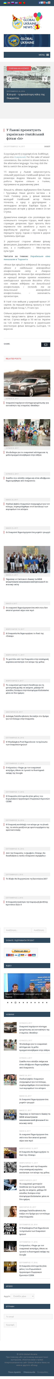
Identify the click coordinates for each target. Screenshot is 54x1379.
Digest (47, 146)
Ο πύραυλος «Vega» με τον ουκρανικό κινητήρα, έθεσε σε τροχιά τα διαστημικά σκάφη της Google (25, 770)
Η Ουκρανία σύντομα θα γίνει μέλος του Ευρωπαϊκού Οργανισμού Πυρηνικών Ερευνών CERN (28, 799)
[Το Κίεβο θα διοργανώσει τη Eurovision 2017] (27, 872)
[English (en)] (9, 2)
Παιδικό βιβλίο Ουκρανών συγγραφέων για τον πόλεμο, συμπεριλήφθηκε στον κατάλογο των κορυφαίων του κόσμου (28, 507)
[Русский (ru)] (12, 2)
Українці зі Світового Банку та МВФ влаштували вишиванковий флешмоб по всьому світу (27, 582)
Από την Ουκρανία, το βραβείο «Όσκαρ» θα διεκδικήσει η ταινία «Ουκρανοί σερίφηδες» (26, 854)
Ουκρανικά (20, 156)
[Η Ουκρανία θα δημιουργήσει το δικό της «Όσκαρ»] (27, 627)
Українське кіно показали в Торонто (27, 258)
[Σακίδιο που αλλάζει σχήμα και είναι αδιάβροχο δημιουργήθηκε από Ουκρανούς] (27, 472)
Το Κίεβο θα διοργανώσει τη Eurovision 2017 (27, 878)
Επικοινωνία (29, 1372)
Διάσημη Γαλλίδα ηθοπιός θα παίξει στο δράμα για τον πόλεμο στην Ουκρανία (27, 717)
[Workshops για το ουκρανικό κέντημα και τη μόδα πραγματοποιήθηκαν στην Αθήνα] (27, 434)
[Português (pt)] (23, 2)
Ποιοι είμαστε (14, 1372)
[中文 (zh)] (20, 2)
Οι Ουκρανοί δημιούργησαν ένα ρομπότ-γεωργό (28, 532)
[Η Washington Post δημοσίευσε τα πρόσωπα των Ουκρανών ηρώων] (27, 736)
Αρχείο (7, 1296)
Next (44, 79)
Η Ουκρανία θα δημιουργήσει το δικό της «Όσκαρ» (34, 1153)
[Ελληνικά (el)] (16, 2)
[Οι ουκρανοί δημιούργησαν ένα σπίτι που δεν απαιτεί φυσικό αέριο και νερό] (27, 601)
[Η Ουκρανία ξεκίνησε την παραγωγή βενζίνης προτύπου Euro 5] (27, 896)
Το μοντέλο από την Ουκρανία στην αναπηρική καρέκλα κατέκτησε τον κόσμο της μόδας (27, 660)
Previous (9, 79)
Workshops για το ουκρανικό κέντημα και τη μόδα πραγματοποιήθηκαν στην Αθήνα (27, 453)
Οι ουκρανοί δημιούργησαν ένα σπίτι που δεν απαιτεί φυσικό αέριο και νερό (27, 609)
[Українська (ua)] (5, 2)
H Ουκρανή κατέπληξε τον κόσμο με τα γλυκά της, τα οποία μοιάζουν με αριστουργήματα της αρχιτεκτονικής (27, 827)
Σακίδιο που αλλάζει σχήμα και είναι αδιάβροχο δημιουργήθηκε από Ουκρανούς (28, 479)
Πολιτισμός (14, 68)
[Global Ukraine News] (27, 20)
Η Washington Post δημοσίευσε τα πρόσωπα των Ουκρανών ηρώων (26, 743)
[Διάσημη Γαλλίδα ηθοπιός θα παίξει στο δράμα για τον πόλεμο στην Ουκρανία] (27, 710)
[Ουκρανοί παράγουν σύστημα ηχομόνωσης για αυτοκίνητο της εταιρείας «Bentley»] (27, 385)
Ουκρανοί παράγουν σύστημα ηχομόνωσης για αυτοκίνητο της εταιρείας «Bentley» (27, 404)
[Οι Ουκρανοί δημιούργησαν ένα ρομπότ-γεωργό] (27, 526)
